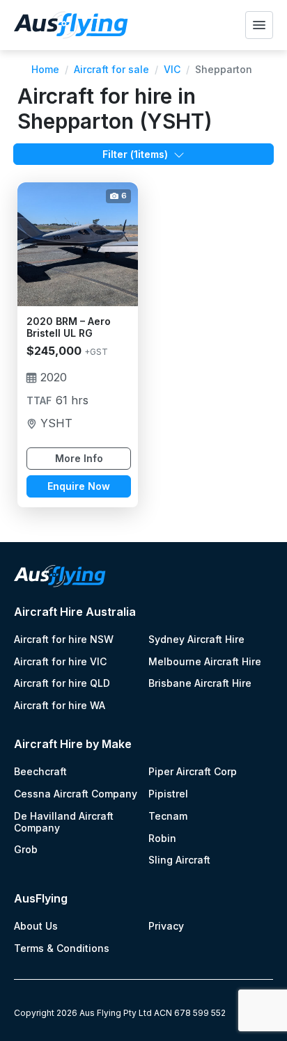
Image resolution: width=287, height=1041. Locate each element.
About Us (36, 926)
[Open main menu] (259, 25)
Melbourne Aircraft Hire (204, 661)
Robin (162, 838)
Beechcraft (40, 771)
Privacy (166, 926)
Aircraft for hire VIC (60, 661)
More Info (79, 458)
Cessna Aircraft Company (75, 794)
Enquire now (78, 486)
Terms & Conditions (61, 948)
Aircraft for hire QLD (62, 683)
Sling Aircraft (179, 860)
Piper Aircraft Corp (192, 771)
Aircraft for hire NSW (64, 639)
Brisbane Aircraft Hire (199, 683)
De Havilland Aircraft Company (64, 822)
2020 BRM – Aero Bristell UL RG (68, 327)
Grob (26, 849)
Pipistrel (168, 794)
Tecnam (167, 816)
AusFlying (41, 898)
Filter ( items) (135, 154)
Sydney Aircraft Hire (196, 639)
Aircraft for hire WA (59, 705)
